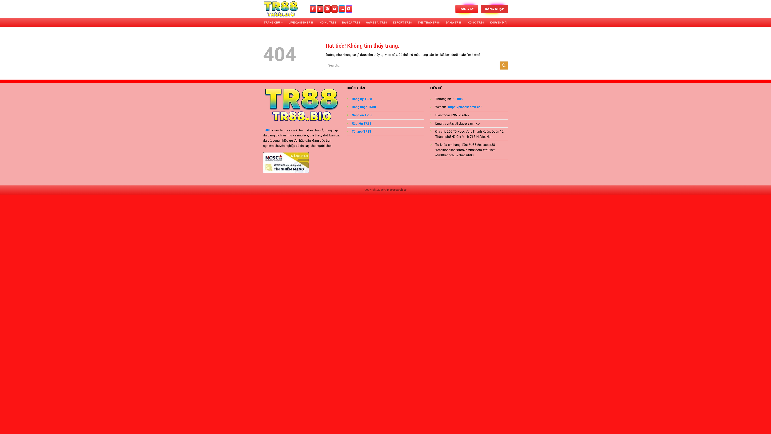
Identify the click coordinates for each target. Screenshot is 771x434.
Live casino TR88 (301, 22)
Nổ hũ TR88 (328, 22)
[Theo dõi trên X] (320, 9)
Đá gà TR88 (454, 22)
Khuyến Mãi (498, 22)
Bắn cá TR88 (351, 22)
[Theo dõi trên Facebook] (313, 9)
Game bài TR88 (376, 22)
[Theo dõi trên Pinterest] (327, 9)
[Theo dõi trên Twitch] (349, 9)
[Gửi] (504, 65)
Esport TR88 (402, 22)
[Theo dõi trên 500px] (342, 9)
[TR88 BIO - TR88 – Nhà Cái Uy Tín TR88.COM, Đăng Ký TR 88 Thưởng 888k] (283, 9)
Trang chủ (272, 22)
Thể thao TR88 (429, 22)
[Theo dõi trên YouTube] (334, 9)
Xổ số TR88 (476, 22)
